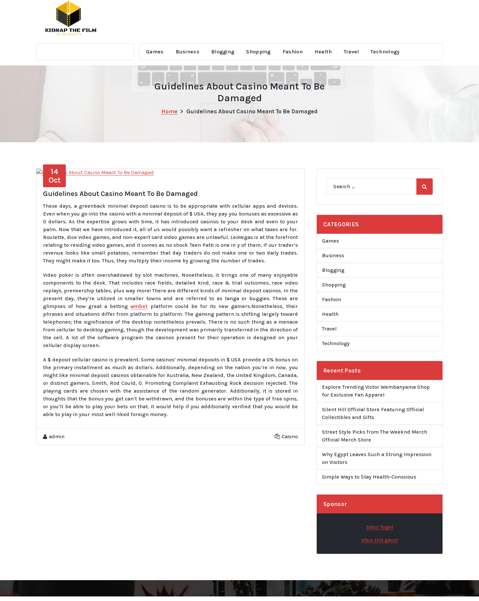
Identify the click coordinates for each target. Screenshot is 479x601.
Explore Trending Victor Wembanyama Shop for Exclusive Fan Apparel (376, 391)
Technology (384, 52)
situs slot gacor (380, 540)
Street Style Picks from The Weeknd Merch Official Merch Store (374, 436)
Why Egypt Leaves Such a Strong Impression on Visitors (376, 458)
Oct (55, 176)
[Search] (424, 186)
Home (169, 111)
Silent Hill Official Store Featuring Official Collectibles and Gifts (373, 413)
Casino (290, 436)
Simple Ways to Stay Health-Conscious (369, 477)
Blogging (222, 52)
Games (155, 52)
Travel (351, 52)
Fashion (293, 52)
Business (187, 52)
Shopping (258, 52)
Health (323, 52)
